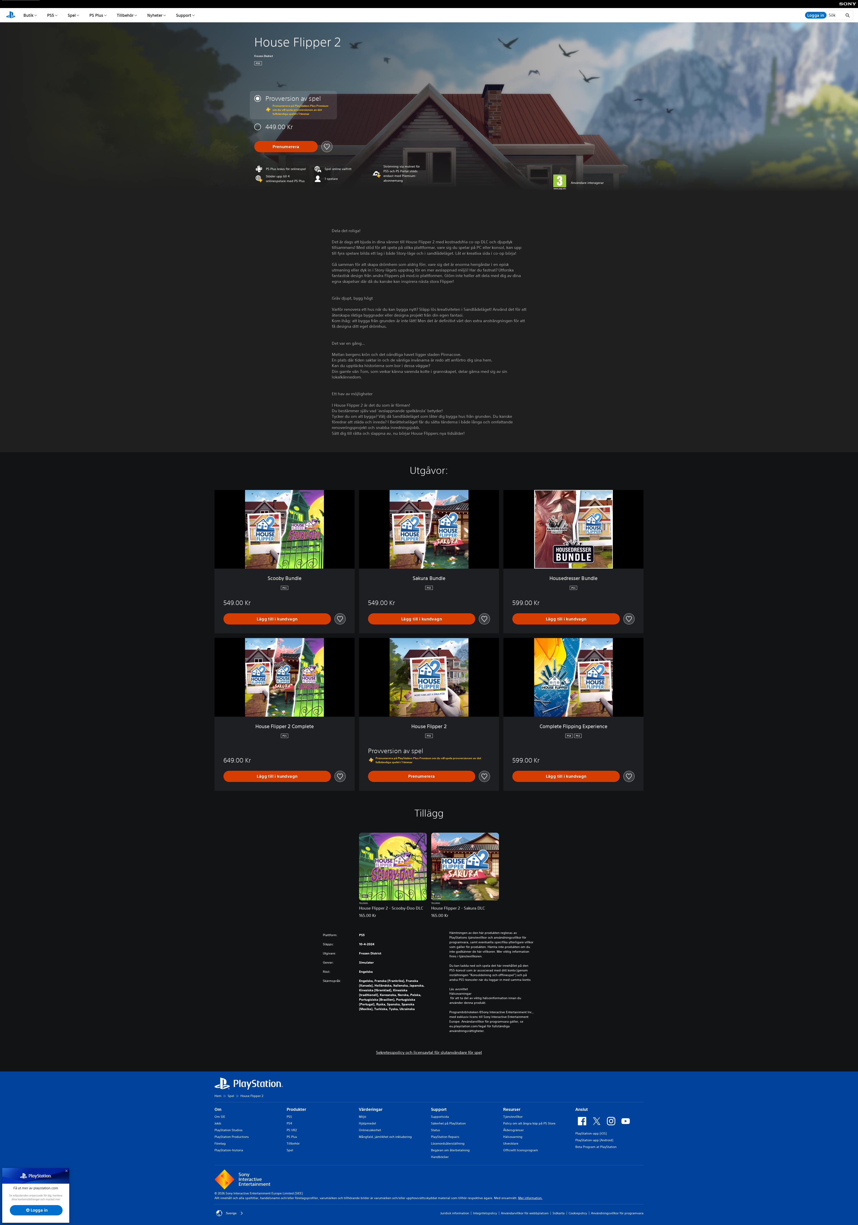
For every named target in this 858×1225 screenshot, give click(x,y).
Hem (217, 1096)
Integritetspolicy (485, 1213)
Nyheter (154, 15)
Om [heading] (217, 1109)
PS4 (289, 1123)
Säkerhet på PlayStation (448, 1123)
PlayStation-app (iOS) (591, 1133)
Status (435, 1130)
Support (183, 15)
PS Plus (96, 15)
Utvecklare (510, 1143)
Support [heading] (439, 1109)
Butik (28, 15)
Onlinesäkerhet (370, 1130)
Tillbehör (125, 15)
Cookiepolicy (578, 1213)
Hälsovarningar (460, 994)
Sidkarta (559, 1213)
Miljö (362, 1117)
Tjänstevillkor (513, 1117)
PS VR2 (292, 1130)
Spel (72, 15)
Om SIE (219, 1117)
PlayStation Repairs (445, 1137)
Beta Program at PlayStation (595, 1147)
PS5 (50, 15)
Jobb (217, 1123)
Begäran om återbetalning (450, 1150)
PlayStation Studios (228, 1130)
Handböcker (440, 1157)
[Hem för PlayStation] (10, 15)
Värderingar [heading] (371, 1109)
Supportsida (440, 1117)
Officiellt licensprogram (520, 1150)
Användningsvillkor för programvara (617, 1213)
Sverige (231, 1213)
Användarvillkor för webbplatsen (525, 1213)
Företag (220, 1143)
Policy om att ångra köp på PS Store (529, 1123)
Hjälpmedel (367, 1123)
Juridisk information (454, 1213)
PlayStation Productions (231, 1137)
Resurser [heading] (511, 1109)
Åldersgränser (513, 1130)
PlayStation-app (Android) (594, 1140)
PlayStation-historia (228, 1150)
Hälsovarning (512, 1137)
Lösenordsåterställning (448, 1143)
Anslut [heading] (581, 1109)
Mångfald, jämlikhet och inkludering (385, 1137)
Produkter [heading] (296, 1109)
